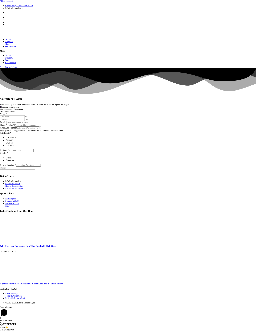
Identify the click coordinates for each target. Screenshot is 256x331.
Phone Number (7, 125)
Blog (7, 44)
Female (11, 160)
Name (3, 114)
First (26, 116)
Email (3, 122)
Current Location (8, 165)
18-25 (10, 140)
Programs (9, 41)
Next (3, 168)
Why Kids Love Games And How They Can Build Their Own (28, 246)
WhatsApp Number (8, 128)
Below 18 (12, 137)
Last (26, 119)
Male (10, 158)
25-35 (10, 143)
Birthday (4, 150)
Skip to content (6, 1)
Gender (4, 153)
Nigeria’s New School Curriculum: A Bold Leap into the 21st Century (31, 284)
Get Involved (10, 46)
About (8, 39)
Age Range (5, 133)
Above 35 (12, 145)
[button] (128, 51)
